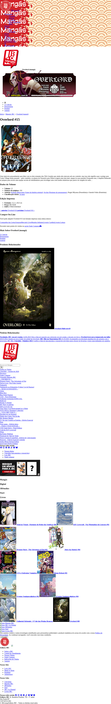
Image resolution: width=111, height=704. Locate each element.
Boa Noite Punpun (6, 395)
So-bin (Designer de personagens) (55, 192)
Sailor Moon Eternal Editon (9, 442)
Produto (7, 108)
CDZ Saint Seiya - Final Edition (11, 428)
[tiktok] (11, 447)
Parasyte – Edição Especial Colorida (12, 440)
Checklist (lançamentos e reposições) (16, 453)
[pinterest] (6, 447)
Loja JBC (7, 455)
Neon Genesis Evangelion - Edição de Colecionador (18, 438)
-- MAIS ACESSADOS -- (9, 389)
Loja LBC (7, 668)
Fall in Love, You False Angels (10, 383)
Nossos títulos (9, 451)
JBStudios (7, 686)
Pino (1, 422)
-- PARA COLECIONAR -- (10, 426)
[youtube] (4, 447)
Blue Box (3, 393)
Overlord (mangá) (22, 114)
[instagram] (9, 447)
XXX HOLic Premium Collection (11, 410)
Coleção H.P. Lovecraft (8, 430)
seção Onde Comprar (31, 226)
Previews (3, 373)
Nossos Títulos (9, 655)
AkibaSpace (8, 674)
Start (5, 688)
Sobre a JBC (8, 651)
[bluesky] (17, 447)
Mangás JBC (10, 114)
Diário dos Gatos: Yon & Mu (10, 416)
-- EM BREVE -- (6, 379)
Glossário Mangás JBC (8, 377)
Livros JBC (8, 691)
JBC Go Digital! (10, 689)
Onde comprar (9, 457)
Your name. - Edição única (9, 424)
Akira (2, 391)
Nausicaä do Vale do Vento (9, 436)
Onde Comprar (5, 375)
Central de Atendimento (12, 653)
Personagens (8, 107)
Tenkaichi (3, 385)
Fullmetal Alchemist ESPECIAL (11, 399)
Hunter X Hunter (6, 403)
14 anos (22, 194)
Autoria (7, 110)
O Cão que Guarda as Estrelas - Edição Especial (16, 420)
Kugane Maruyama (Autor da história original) (27, 192)
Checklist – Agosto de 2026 (9, 371)
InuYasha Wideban (6, 434)
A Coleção (8, 105)
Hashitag (7, 672)
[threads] (14, 447)
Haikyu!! (3, 401)
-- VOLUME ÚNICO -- (8, 412)
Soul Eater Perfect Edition (9, 444)
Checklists (7, 682)
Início (2, 114)
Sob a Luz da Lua (6, 406)
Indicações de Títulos (11, 659)
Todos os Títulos (5, 369)
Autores (7, 661)
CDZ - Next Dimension (8, 397)
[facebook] (1, 447)
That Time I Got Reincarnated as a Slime (14, 408)
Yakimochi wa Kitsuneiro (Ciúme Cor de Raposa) (17, 387)
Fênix (2, 432)
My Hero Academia (7, 405)
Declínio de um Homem (8, 414)
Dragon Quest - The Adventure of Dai (13, 381)
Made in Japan (9, 670)
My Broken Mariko (6, 418)
